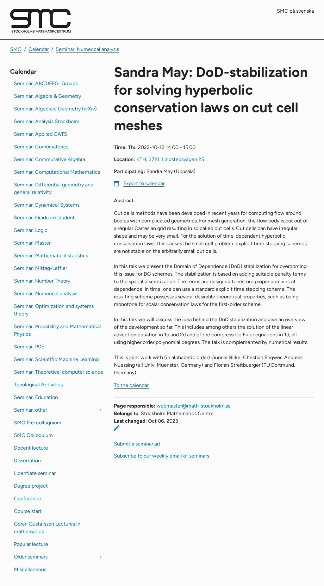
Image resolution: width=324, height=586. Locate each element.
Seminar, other (30, 410)
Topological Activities (38, 385)
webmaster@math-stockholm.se (194, 406)
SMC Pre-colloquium (37, 423)
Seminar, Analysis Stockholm (46, 121)
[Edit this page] (117, 428)
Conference (27, 499)
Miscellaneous (30, 569)
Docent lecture (31, 448)
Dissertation (27, 461)
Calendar (38, 49)
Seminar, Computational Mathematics (57, 172)
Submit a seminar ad (137, 444)
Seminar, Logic (30, 230)
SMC (16, 49)
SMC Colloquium (33, 435)
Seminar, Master (32, 243)
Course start (27, 511)
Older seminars (30, 557)
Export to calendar (144, 183)
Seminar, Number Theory (42, 281)
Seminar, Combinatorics (41, 147)
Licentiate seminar (35, 473)
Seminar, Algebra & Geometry (47, 96)
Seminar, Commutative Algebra (49, 159)
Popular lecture (31, 544)
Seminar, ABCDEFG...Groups (46, 83)
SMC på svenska (295, 11)
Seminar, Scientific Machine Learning (56, 359)
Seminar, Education (36, 397)
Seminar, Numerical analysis (87, 49)
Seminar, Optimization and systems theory (54, 310)
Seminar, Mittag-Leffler (40, 268)
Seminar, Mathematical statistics (51, 255)
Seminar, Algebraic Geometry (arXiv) (55, 109)
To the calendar (131, 385)
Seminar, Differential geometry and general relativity (53, 188)
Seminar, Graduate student (44, 218)
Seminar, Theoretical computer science (58, 372)
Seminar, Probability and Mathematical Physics (57, 330)
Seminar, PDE (29, 347)
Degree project (31, 486)
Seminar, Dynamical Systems (46, 205)
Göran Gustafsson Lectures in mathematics (47, 527)
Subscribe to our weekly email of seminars (161, 456)
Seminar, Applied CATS (40, 134)
